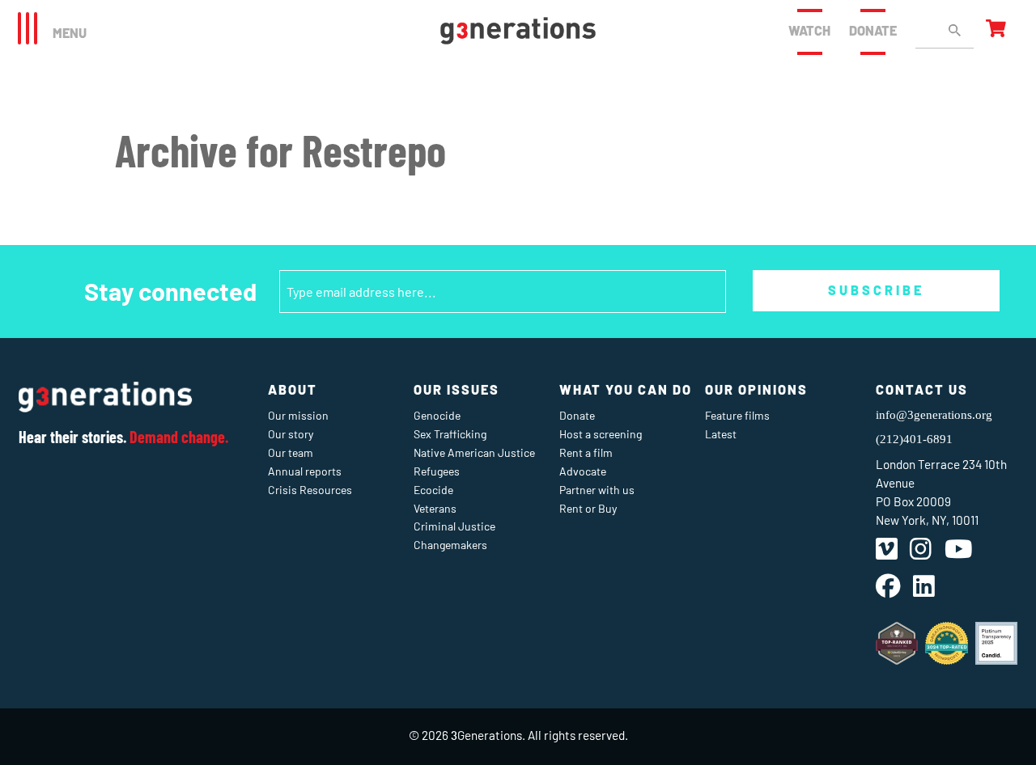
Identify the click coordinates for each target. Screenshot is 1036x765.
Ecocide (433, 490)
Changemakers (450, 545)
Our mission (298, 415)
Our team (290, 452)
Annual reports (305, 471)
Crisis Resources (310, 490)
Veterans (435, 508)
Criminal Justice (454, 526)
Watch (809, 30)
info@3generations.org (934, 414)
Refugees (437, 471)
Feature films (737, 415)
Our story (290, 434)
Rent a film (586, 452)
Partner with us (597, 490)
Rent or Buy (588, 508)
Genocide (437, 415)
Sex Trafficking (450, 434)
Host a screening (600, 434)
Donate (873, 30)
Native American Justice (474, 452)
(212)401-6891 (914, 439)
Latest (721, 434)
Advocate (582, 471)
